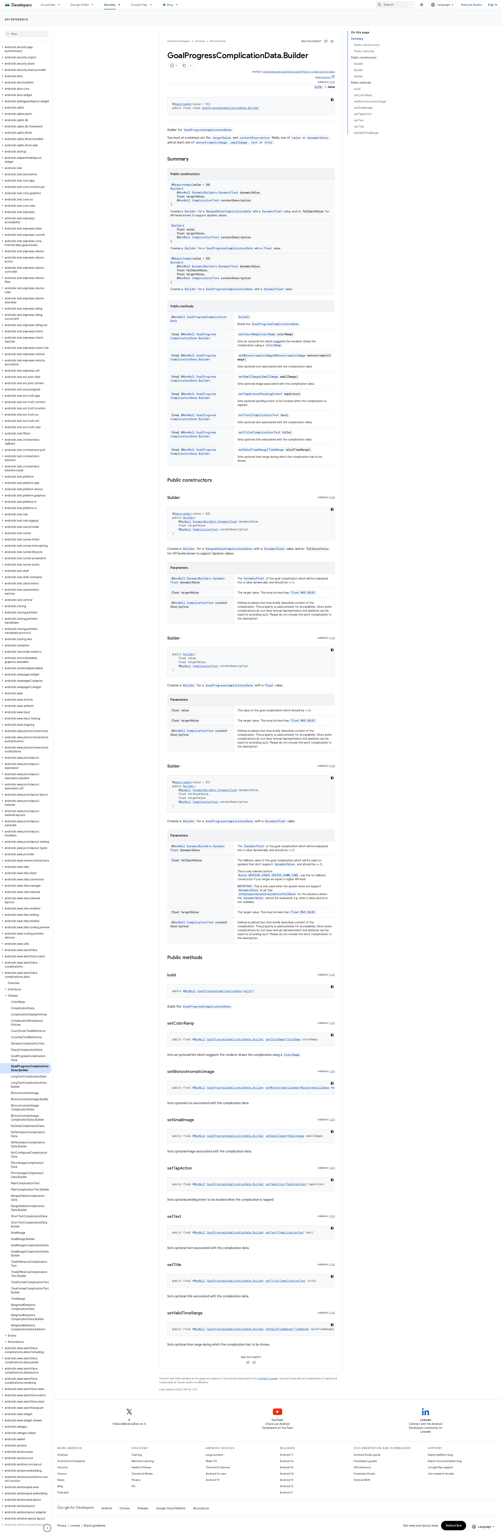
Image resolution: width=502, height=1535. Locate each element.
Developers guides (365, 1461)
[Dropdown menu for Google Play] (152, 4)
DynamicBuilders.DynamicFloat (215, 192)
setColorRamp (248, 334)
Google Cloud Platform (170, 1508)
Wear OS (211, 1461)
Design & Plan (80, 4)
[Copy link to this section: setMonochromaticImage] (218, 1072)
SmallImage (270, 376)
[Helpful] (326, 41)
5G (134, 1486)
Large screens (214, 1454)
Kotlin (318, 87)
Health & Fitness (141, 1467)
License (75, 1525)
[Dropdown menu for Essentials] (60, 4)
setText (244, 415)
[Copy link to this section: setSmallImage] (198, 1120)
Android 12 (286, 1486)
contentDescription (255, 138)
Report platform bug (440, 1454)
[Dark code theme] (332, 99)
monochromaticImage (211, 142)
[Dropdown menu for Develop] (121, 4)
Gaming (137, 1454)
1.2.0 (332, 82)
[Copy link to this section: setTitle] (185, 1265)
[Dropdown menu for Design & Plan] (94, 4)
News (60, 1480)
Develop (110, 4)
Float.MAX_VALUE (303, 592)
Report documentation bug (445, 1461)
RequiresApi (182, 104)
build (242, 317)
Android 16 (287, 1461)
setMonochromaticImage (256, 355)
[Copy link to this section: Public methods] (206, 958)
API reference (16, 19)
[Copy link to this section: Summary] (192, 159)
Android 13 (286, 1480)
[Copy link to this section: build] (180, 975)
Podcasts (63, 1492)
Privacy (136, 1480)
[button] (25, 49)
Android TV (213, 1480)
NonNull (184, 192)
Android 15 (286, 1467)
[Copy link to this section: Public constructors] (216, 480)
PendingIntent (271, 394)
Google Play (139, 4)
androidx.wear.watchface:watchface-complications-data (299, 71)
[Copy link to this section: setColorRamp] (198, 1023)
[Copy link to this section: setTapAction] (196, 1168)
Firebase (142, 1508)
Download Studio (364, 1473)
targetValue (221, 138)
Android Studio (471, 4)
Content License (268, 1378)
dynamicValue (317, 138)
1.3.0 (332, 497)
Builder (176, 188)
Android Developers (178, 41)
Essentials (48, 4)
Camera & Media (142, 1473)
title (268, 142)
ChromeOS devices (218, 1467)
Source (61, 1473)
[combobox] (395, 4)
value (296, 138)
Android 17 (286, 1454)
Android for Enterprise (71, 1461)
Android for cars (216, 1473)
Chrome (125, 1508)
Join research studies (441, 1473)
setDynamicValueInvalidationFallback (267, 894)
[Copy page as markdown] (184, 65)
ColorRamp (267, 334)
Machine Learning (143, 1461)
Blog (170, 4)
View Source (322, 77)
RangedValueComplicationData (228, 211)
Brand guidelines (94, 1525)
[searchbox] (26, 34)
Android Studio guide (367, 1454)
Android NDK (362, 1480)
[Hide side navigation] (47, 1528)
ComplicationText (205, 200)
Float (268, 248)
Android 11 (286, 1492)
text (254, 142)
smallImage (239, 142)
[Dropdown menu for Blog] (178, 4)
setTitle (245, 432)
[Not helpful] (332, 41)
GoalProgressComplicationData (207, 130)
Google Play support (440, 1467)
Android (62, 1454)
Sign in (492, 4)
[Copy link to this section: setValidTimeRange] (206, 1313)
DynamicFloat (272, 211)
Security (62, 1467)
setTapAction (248, 394)
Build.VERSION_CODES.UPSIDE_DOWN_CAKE (268, 875)
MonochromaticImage (290, 355)
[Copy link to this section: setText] (185, 1216)
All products (201, 1508)
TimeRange (276, 449)
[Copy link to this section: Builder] (184, 498)
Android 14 (287, 1473)
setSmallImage (249, 376)
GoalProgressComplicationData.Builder (230, 108)
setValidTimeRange (252, 449)
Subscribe (454, 1526)
